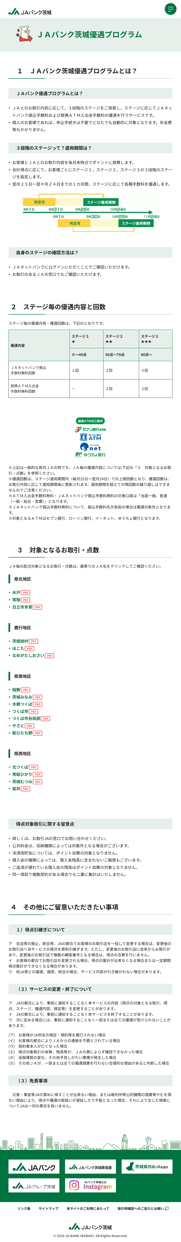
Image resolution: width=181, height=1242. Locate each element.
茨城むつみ (22, 781)
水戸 (16, 592)
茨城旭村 (20, 641)
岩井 (16, 788)
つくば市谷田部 (26, 718)
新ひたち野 (22, 733)
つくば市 (20, 711)
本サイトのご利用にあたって (88, 1208)
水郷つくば (22, 704)
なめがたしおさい (28, 655)
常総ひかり (22, 774)
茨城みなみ (22, 697)
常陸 (16, 599)
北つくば (20, 767)
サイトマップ (48, 1208)
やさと (18, 725)
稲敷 (16, 689)
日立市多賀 (22, 607)
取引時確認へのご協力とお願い (141, 1208)
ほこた (18, 648)
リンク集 (23, 1208)
